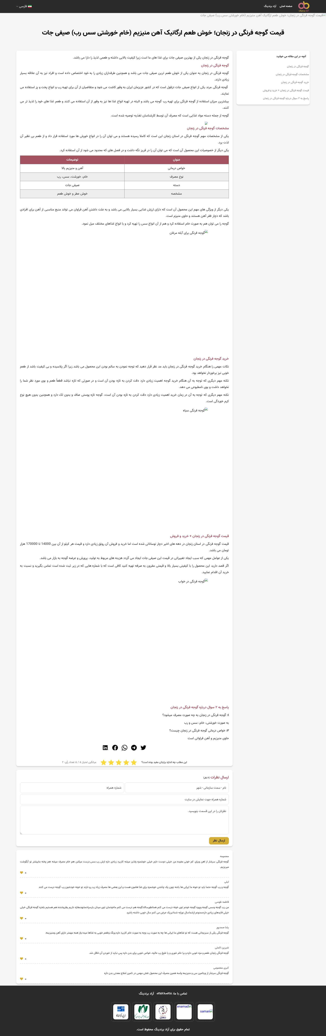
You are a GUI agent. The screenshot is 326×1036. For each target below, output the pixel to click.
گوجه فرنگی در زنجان (298, 67)
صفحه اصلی (286, 6)
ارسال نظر (219, 840)
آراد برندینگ (270, 6)
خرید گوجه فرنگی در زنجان (295, 82)
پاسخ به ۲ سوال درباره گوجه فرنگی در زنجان (286, 98)
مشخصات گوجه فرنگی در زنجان (292, 74)
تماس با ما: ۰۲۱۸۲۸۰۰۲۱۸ (172, 993)
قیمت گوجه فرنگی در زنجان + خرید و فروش (286, 91)
